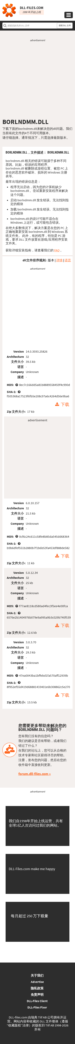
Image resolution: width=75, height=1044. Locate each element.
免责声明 (37, 994)
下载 (65, 404)
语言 (68, 260)
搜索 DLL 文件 (65, 25)
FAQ (57, 250)
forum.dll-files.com (33, 773)
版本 (51, 260)
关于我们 (37, 975)
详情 (59, 260)
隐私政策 (37, 988)
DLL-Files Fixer (37, 1007)
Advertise (37, 981)
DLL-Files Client (37, 1000)
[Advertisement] (37, 80)
